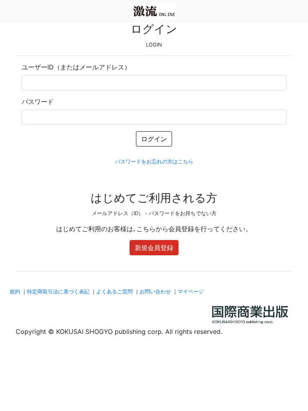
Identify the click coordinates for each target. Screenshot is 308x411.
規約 (15, 292)
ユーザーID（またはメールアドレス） (76, 67)
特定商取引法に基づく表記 (58, 292)
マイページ (191, 292)
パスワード (38, 102)
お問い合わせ (155, 292)
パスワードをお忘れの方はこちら (154, 162)
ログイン (154, 139)
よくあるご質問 (114, 292)
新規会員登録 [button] (154, 248)
